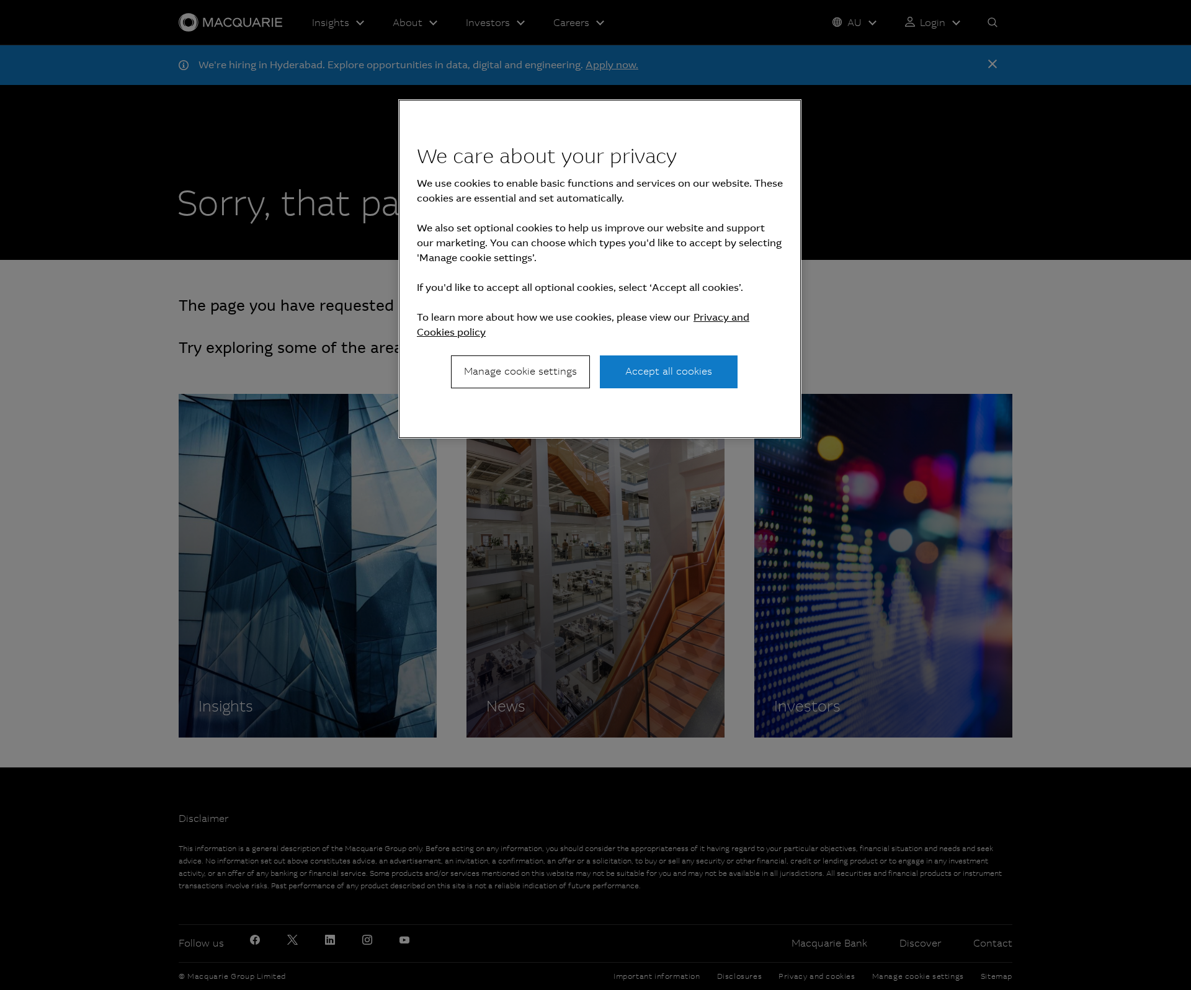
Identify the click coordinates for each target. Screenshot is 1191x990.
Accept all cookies (668, 371)
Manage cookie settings (520, 371)
